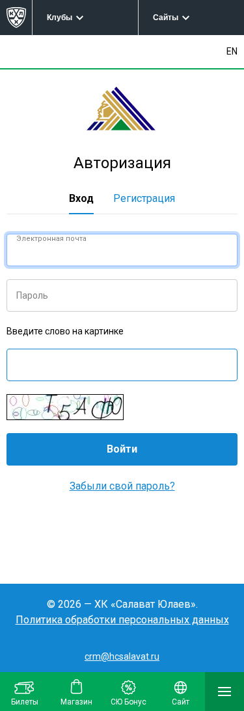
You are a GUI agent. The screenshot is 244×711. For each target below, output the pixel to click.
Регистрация (144, 198)
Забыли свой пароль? (122, 486)
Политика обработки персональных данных (122, 620)
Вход (81, 198)
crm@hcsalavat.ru (122, 656)
